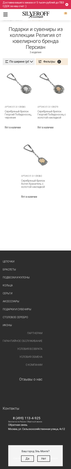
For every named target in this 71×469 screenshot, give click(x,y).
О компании (34, 364)
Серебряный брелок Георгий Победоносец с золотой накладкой (52, 114)
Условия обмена (30, 356)
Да (27, 458)
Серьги (7, 293)
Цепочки (8, 261)
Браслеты (9, 269)
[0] (63, 14)
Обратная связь (17, 424)
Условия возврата (29, 348)
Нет (43, 458)
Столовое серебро (15, 317)
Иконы (7, 325)
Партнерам (34, 333)
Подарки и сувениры (17, 309)
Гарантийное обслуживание (22, 340)
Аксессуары (11, 301)
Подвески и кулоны (16, 277)
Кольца (8, 285)
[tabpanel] (19, 85)
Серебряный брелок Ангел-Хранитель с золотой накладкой (33, 183)
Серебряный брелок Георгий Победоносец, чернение (18, 114)
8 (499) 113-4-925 (26, 418)
